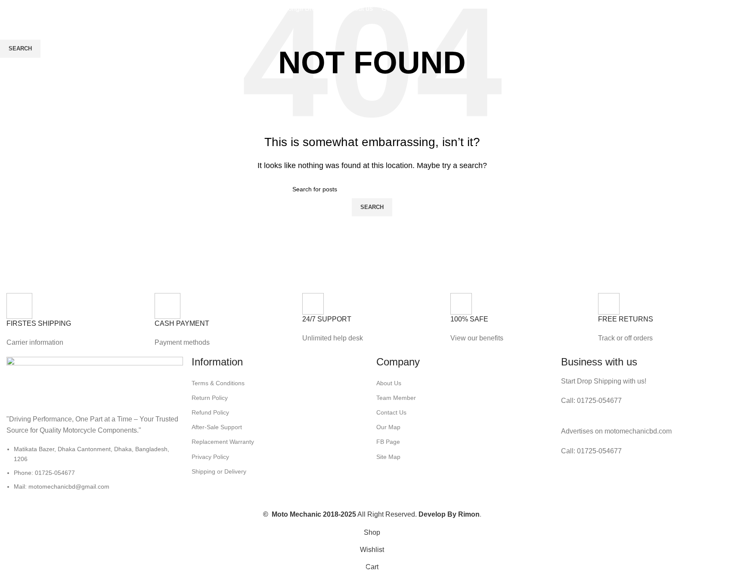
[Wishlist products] (708, 8)
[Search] (699, 8)
